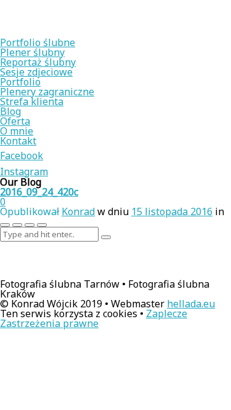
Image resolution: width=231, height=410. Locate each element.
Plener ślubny (32, 52)
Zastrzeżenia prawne (49, 323)
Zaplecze (166, 313)
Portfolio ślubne (37, 42)
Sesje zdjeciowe (36, 72)
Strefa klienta (31, 101)
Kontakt (18, 141)
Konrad (78, 211)
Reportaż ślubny (38, 62)
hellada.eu (191, 303)
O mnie (16, 131)
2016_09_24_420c (39, 192)
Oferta (15, 121)
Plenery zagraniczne (47, 91)
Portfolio (20, 82)
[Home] (80, 32)
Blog (10, 111)
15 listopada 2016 (172, 211)
